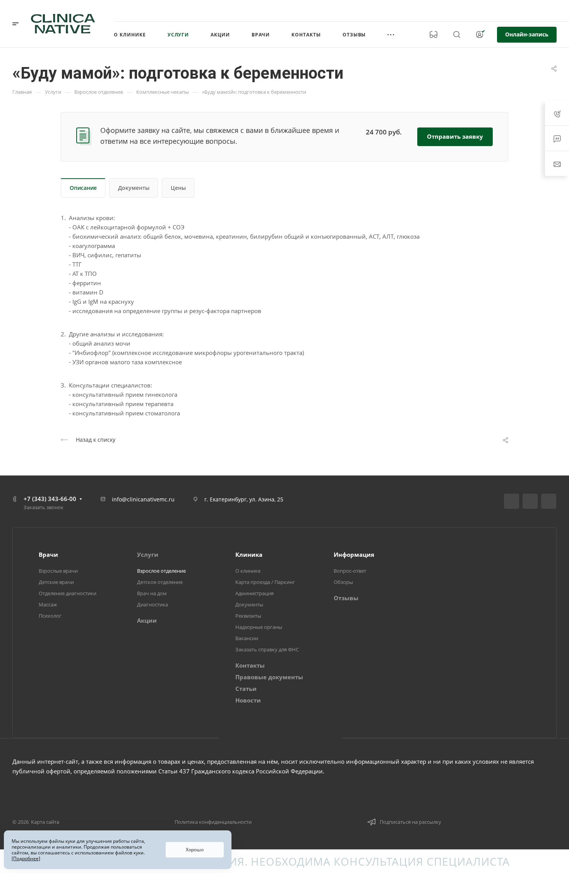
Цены (178, 187)
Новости (248, 700)
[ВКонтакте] (511, 501)
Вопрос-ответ (350, 570)
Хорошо (195, 849)
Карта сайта (45, 821)
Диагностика (152, 604)
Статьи (246, 688)
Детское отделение (160, 582)
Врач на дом (152, 593)
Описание (83, 187)
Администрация (254, 593)
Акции (147, 620)
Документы (133, 187)
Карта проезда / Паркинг (265, 582)
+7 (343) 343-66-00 (477, 10)
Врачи (48, 554)
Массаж (48, 604)
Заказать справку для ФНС (267, 649)
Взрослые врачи (58, 570)
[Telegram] (530, 501)
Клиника (248, 554)
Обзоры (343, 582)
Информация (354, 554)
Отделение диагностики (67, 593)
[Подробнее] (26, 858)
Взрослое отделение (161, 570)
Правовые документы (269, 677)
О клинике (248, 570)
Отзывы (346, 598)
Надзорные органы (258, 626)
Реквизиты (248, 615)
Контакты (250, 665)
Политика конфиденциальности (213, 821)
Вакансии (246, 638)
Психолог (50, 615)
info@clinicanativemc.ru (143, 499)
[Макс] (548, 501)
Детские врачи (56, 582)
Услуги (147, 554)
